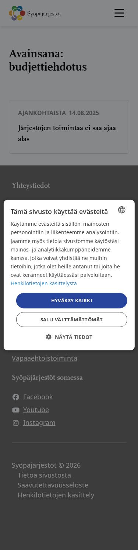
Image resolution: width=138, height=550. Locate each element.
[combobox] (121, 210)
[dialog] (68, 275)
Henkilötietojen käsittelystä (44, 283)
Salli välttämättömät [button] (71, 319)
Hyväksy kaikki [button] (71, 300)
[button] (69, 336)
